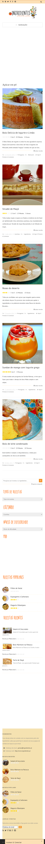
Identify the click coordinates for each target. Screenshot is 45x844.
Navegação (22, 25)
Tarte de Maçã (18, 660)
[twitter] (8, 1)
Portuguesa (21, 155)
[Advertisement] (22, 51)
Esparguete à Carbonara (19, 597)
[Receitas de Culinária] (22, 18)
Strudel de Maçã (10, 208)
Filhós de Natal (16, 588)
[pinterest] (5, 1)
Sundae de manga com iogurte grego (20, 367)
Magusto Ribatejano (18, 605)
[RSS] (3, 830)
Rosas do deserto (10, 288)
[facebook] (10, 1)
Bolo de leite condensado (15, 443)
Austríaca (17, 234)
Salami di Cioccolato (20, 629)
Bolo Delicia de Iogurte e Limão (18, 132)
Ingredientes (27, 234)
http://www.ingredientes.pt (22, 751)
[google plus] (12, 1)
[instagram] (15, 1)
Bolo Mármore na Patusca (22, 645)
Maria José (31, 155)
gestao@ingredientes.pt (25, 748)
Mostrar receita (38, 151)
